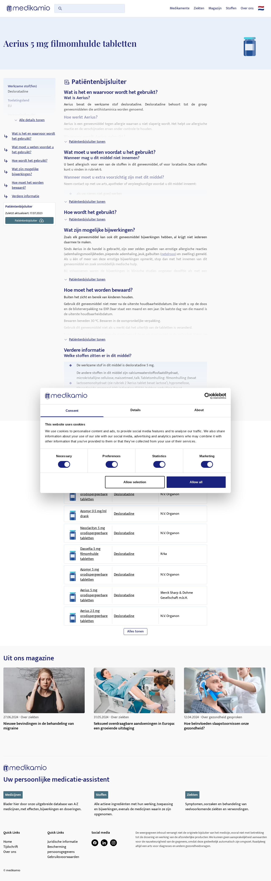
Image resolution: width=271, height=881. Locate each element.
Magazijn (215, 8)
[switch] (112, 464)
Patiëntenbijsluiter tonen (87, 142)
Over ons (247, 8)
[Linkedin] (104, 842)
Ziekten (199, 8)
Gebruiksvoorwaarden (63, 857)
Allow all (196, 482)
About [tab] (199, 410)
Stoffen (231, 8)
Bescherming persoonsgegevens (61, 849)
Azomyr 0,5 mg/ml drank (93, 514)
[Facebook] (94, 842)
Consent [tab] (72, 410)
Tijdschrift (10, 847)
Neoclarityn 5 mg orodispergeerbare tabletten (94, 533)
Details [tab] (135, 410)
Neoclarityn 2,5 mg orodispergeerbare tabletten (94, 494)
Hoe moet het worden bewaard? (28, 185)
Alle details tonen (32, 120)
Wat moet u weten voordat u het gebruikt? (33, 150)
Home (7, 841)
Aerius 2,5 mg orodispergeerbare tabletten (94, 616)
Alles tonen (135, 631)
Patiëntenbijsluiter (26, 220)
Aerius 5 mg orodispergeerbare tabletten (94, 595)
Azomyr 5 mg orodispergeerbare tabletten (94, 574)
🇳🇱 (261, 8)
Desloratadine (124, 494)
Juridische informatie (62, 841)
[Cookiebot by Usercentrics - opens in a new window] (207, 396)
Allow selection (134, 482)
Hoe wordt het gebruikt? (29, 160)
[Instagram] (113, 842)
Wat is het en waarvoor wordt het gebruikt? (33, 136)
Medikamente (179, 8)
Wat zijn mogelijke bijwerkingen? (25, 172)
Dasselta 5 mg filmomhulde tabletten (90, 554)
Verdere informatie (25, 196)
